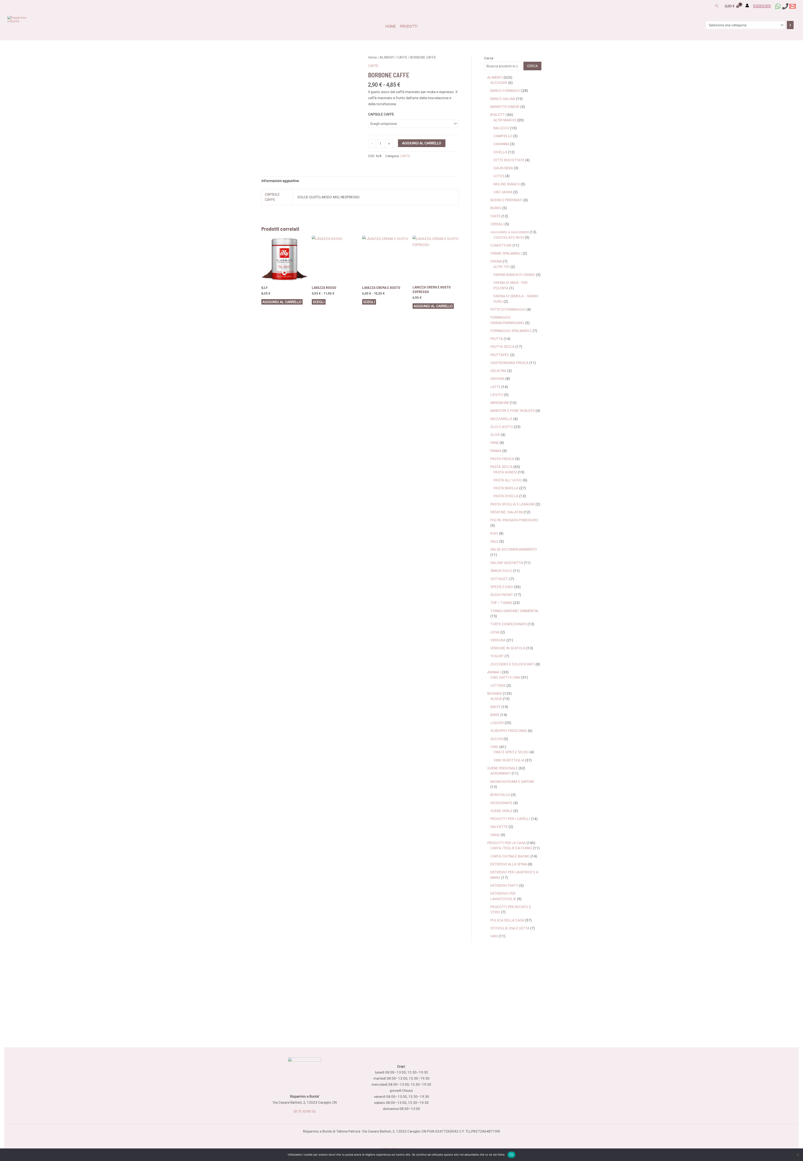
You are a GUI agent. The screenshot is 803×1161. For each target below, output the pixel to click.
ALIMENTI (387, 57)
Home (390, 26)
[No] (798, 1155)
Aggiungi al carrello (421, 143)
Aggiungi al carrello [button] (282, 302)
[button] (717, 6)
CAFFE (402, 57)
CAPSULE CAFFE (381, 114)
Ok (511, 1154)
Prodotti (409, 26)
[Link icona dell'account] (747, 5)
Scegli (319, 302)
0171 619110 (305, 1111)
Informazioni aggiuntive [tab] (280, 181)
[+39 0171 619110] (785, 6)
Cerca (488, 58)
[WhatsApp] (778, 6)
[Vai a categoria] (790, 25)
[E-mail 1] (792, 6)
